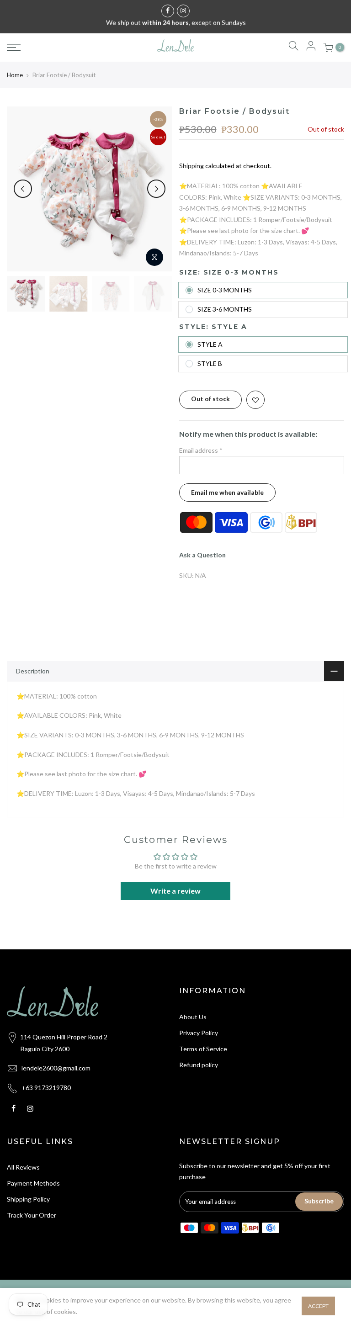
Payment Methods (33, 1183)
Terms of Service (203, 1049)
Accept (318, 1306)
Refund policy (198, 1065)
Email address (201, 450)
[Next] (156, 189)
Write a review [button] (175, 890)
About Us (193, 1017)
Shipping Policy (28, 1199)
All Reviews (23, 1167)
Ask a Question (202, 555)
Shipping (191, 165)
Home (15, 75)
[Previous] (23, 189)
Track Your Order (31, 1215)
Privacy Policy (198, 1033)
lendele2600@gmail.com (55, 1068)
